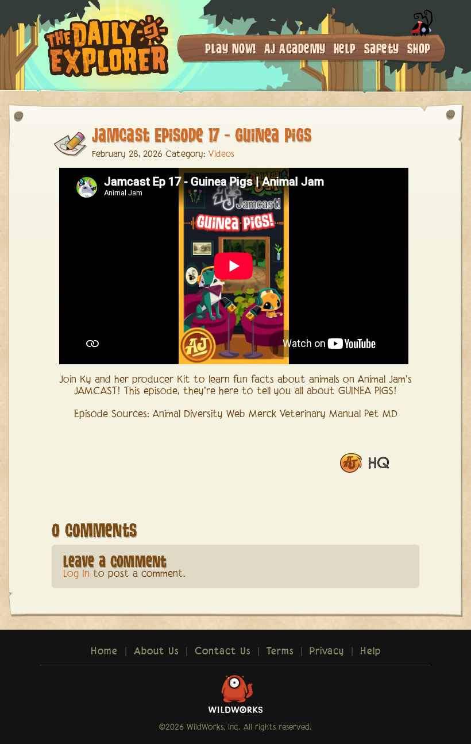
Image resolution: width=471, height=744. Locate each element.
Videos (221, 155)
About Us (156, 651)
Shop (419, 48)
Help (345, 48)
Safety (381, 48)
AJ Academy (295, 48)
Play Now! (230, 48)
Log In (76, 574)
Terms (280, 651)
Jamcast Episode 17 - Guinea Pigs (201, 134)
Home (104, 651)
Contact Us (222, 651)
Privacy (327, 651)
